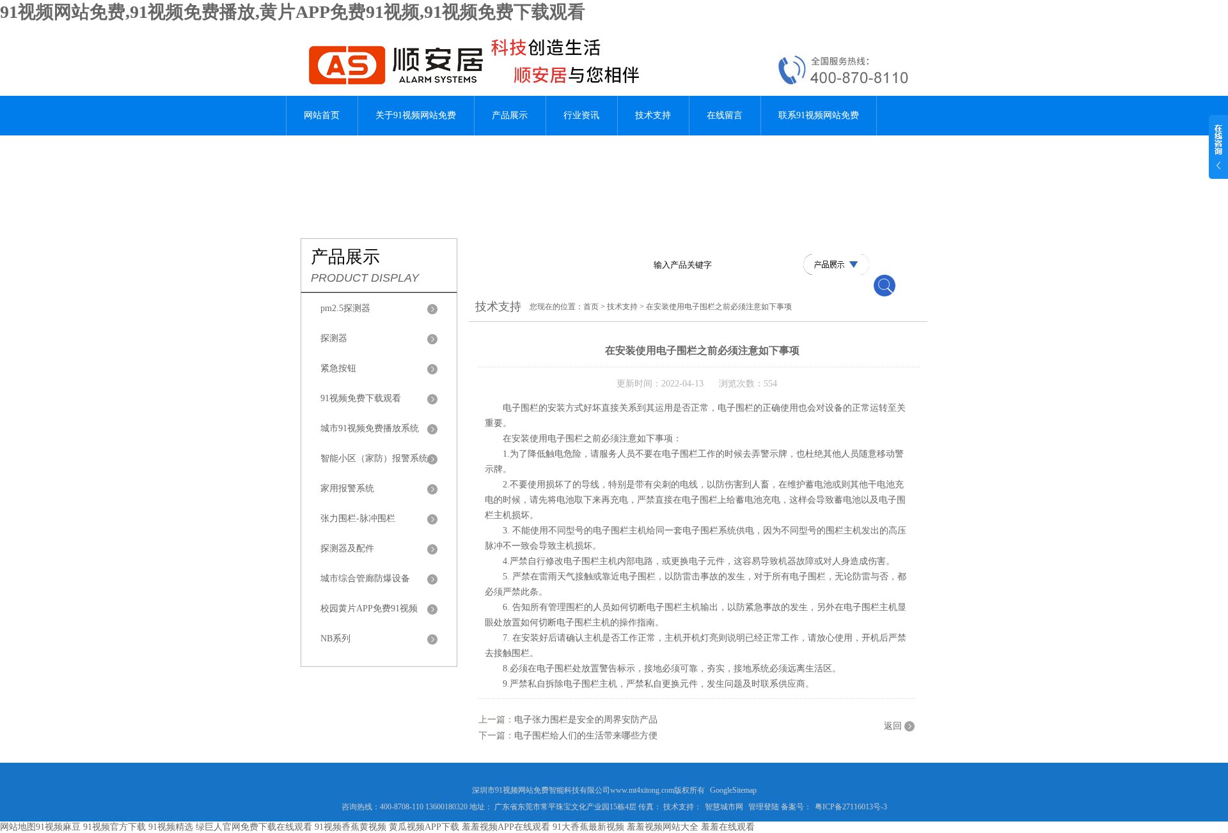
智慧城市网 (724, 806)
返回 (893, 726)
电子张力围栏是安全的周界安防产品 (585, 719)
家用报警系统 (347, 488)
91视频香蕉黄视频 (350, 827)
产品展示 (510, 115)
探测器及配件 (347, 548)
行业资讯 (581, 115)
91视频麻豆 (58, 827)
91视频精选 (170, 827)
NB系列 (335, 638)
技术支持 (653, 115)
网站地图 (18, 827)
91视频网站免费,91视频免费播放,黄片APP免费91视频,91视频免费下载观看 (292, 12)
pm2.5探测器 (345, 308)
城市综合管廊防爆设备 (365, 578)
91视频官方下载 (114, 827)
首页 (591, 306)
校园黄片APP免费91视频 (369, 608)
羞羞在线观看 (728, 827)
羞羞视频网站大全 (662, 827)
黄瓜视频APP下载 (424, 827)
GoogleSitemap (733, 790)
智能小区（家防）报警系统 (374, 458)
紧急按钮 (338, 368)
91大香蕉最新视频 (588, 827)
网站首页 (322, 115)
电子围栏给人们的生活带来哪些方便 (585, 735)
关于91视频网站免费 (415, 115)
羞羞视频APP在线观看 (506, 827)
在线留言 (725, 115)
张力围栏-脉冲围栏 (357, 518)
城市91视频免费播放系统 (369, 428)
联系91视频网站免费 (818, 115)
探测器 (333, 338)
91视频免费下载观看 (360, 398)
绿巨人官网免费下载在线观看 (254, 827)
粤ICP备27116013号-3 (851, 806)
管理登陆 (763, 806)
